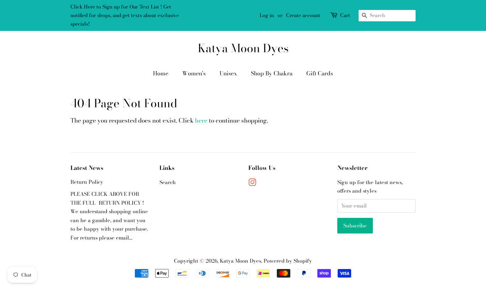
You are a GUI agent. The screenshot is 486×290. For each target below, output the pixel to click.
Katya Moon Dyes (243, 48)
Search (167, 182)
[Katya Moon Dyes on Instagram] (252, 184)
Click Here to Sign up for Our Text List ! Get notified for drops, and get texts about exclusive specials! (124, 15)
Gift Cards (319, 73)
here (201, 120)
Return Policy (86, 182)
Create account (303, 15)
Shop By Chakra (271, 73)
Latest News (86, 167)
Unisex (228, 73)
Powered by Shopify (288, 261)
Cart (345, 15)
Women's (194, 73)
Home (160, 73)
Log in (267, 15)
